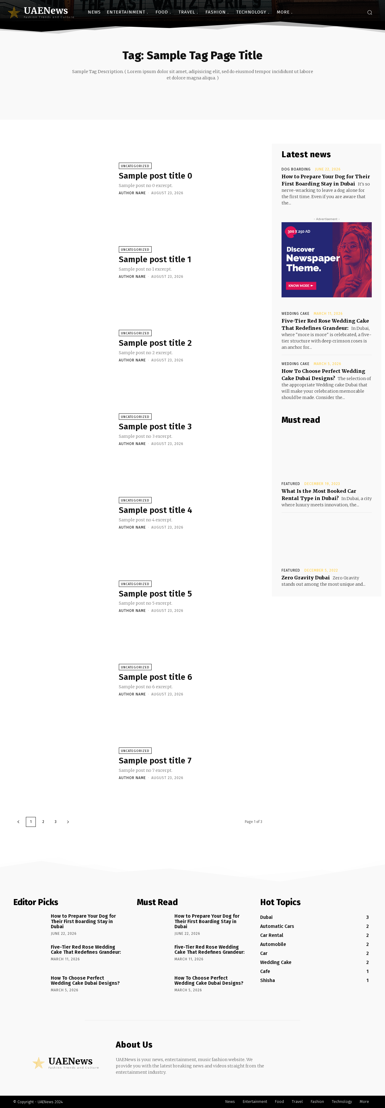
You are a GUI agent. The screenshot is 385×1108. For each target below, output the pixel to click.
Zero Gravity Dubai (306, 578)
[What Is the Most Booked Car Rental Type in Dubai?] (327, 453)
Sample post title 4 (155, 510)
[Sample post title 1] (63, 262)
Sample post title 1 (155, 259)
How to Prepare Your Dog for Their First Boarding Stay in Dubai (83, 921)
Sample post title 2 (155, 343)
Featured (291, 484)
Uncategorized (135, 166)
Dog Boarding (296, 169)
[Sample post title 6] (63, 680)
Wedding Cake (296, 313)
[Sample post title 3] (63, 429)
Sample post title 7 (155, 761)
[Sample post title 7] (63, 763)
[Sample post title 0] (63, 178)
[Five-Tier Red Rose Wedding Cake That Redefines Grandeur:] (30, 955)
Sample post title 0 (155, 176)
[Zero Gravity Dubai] (327, 539)
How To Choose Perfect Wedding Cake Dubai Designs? (85, 980)
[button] (370, 12)
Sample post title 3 (155, 426)
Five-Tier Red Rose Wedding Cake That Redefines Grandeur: (86, 949)
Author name (132, 193)
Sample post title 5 (155, 594)
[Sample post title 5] (63, 596)
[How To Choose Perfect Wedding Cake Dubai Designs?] (30, 986)
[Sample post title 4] (63, 513)
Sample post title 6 (155, 677)
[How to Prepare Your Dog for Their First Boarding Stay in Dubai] (30, 924)
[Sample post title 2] (63, 346)
